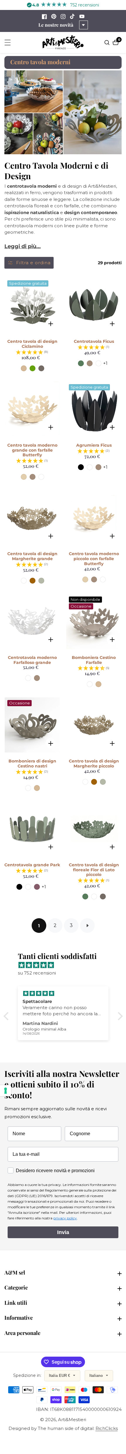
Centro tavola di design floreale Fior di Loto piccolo (94, 869)
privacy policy (65, 1218)
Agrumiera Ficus (94, 445)
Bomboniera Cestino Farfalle (94, 660)
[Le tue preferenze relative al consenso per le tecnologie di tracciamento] (5, 1090)
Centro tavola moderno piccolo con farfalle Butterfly (94, 558)
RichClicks (107, 1428)
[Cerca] (107, 42)
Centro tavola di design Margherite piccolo (94, 764)
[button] (7, 1016)
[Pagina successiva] (87, 925)
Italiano (96, 1375)
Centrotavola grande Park (32, 864)
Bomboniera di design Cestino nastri (32, 764)
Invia (63, 1232)
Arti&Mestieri (72, 1419)
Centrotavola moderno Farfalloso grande (32, 660)
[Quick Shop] (50, 323)
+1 (105, 363)
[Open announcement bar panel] (83, 25)
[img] (66, 965)
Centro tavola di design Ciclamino (32, 344)
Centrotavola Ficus (94, 341)
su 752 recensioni (37, 973)
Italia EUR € (60, 1375)
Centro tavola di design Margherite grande (32, 556)
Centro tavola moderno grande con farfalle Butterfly (32, 450)
